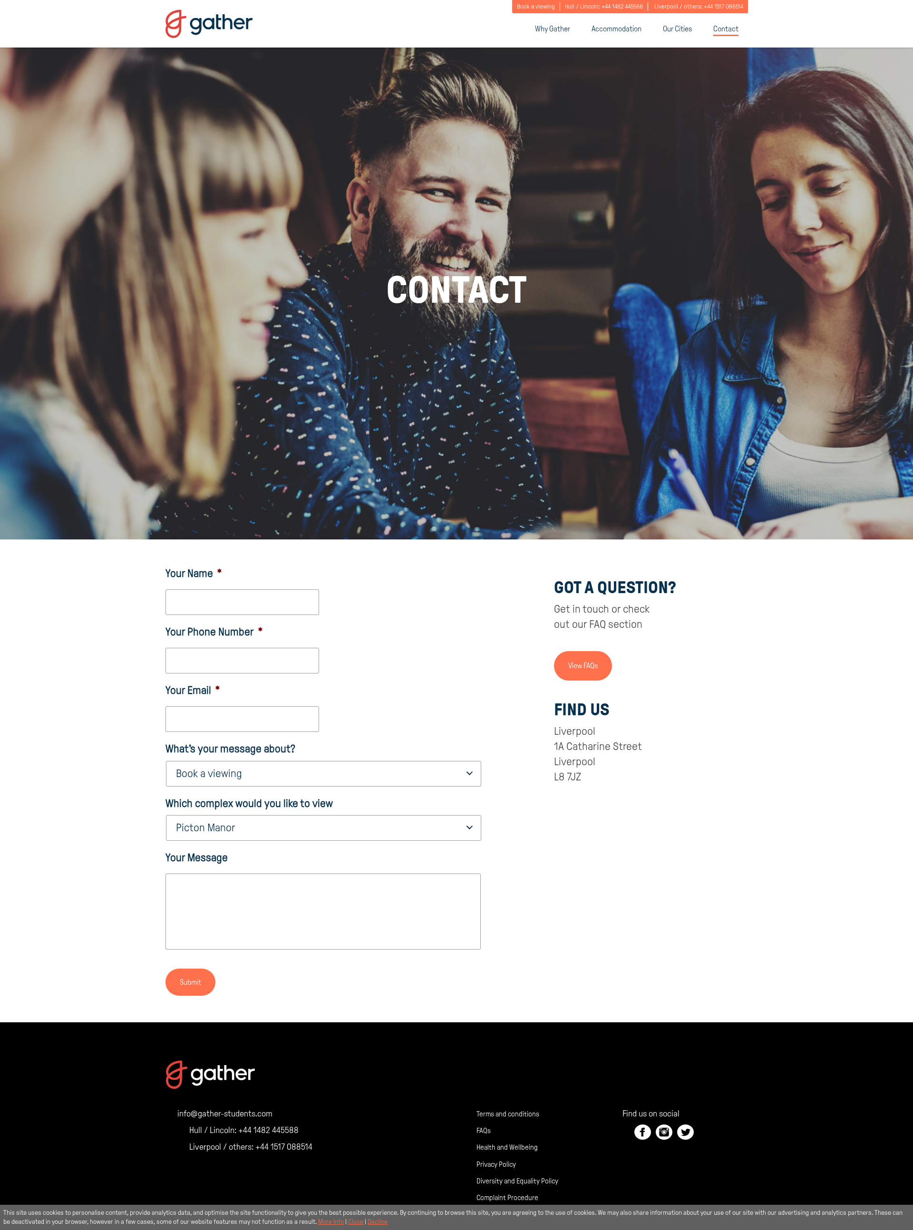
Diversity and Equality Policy (517, 1181)
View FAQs (583, 666)
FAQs (483, 1130)
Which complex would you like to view (249, 803)
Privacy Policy (496, 1164)
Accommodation (616, 29)
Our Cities (677, 29)
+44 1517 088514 (723, 6)
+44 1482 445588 (622, 6)
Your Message (196, 858)
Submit (190, 982)
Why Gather (552, 29)
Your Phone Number (214, 632)
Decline (378, 1221)
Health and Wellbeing (507, 1147)
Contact (725, 29)
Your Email (192, 690)
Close (355, 1221)
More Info (331, 1221)
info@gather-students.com (224, 1113)
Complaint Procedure (507, 1197)
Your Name (193, 573)
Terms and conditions (507, 1114)
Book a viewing (536, 6)
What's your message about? (230, 749)
